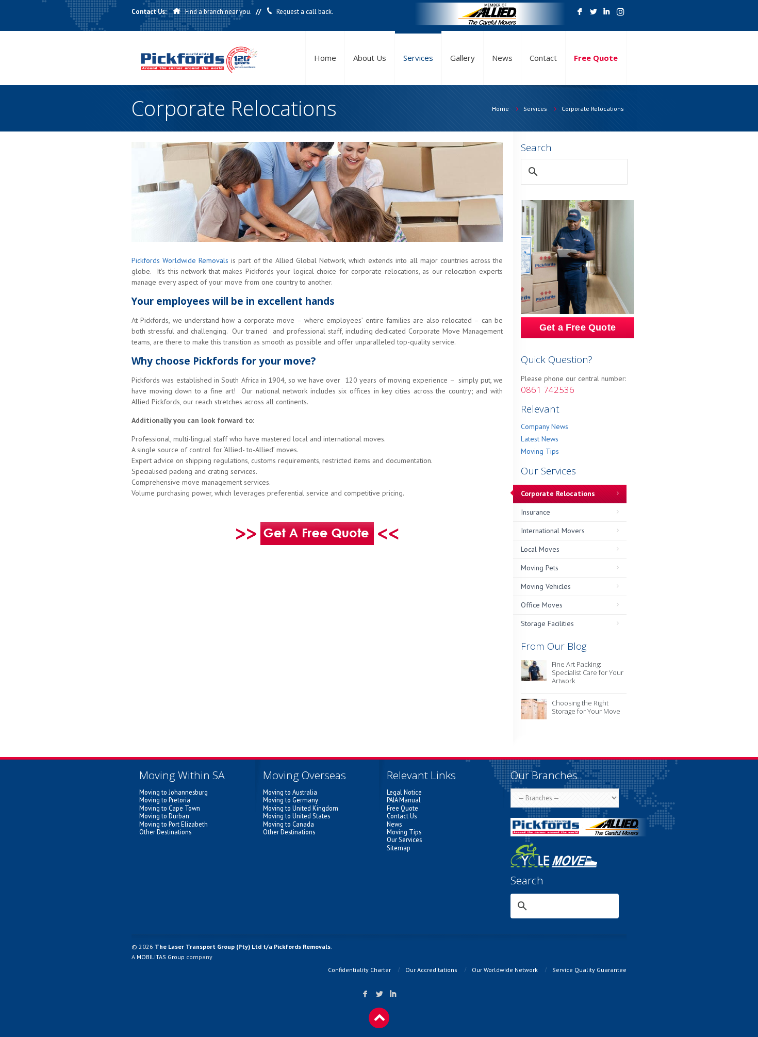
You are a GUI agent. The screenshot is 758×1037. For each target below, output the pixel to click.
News (502, 58)
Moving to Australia (290, 792)
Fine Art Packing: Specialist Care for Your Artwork (587, 672)
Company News (544, 426)
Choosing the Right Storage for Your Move (586, 707)
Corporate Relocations (593, 108)
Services (418, 58)
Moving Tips (540, 451)
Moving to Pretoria (164, 800)
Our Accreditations (431, 970)
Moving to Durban (164, 816)
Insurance (535, 512)
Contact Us (402, 816)
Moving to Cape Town (169, 808)
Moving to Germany (290, 800)
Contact (543, 58)
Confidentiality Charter (359, 970)
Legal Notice (404, 792)
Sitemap (398, 848)
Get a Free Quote (577, 327)
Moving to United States (296, 816)
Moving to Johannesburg (173, 792)
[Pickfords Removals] (199, 58)
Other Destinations (165, 832)
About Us (369, 58)
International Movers (553, 530)
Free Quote (596, 58)
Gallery (462, 58)
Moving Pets (539, 567)
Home (325, 58)
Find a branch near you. (218, 11)
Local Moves (540, 549)
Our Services (404, 839)
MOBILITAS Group (161, 957)
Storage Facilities (547, 623)
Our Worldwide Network (505, 970)
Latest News (539, 438)
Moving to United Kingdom (300, 808)
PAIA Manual (404, 800)
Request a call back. (304, 11)
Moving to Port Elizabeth (173, 824)
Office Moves (542, 605)
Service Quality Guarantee (589, 970)
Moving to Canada (288, 824)
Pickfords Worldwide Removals (179, 260)
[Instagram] (620, 12)
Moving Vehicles (546, 586)
